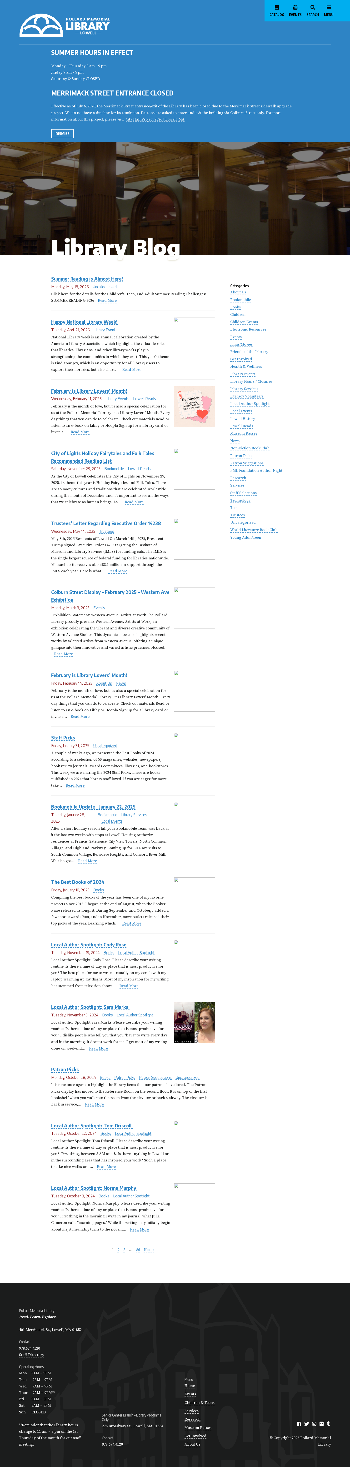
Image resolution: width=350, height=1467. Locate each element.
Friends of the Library (249, 351)
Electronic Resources (248, 329)
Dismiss (62, 133)
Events (99, 607)
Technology (240, 500)
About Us (104, 683)
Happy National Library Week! (84, 322)
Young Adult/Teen (245, 537)
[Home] (84, 25)
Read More (107, 300)
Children (237, 314)
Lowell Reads (144, 398)
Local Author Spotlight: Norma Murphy (94, 1188)
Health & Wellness (246, 366)
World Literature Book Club (254, 530)
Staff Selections (243, 493)
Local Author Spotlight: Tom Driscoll (92, 1125)
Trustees (106, 531)
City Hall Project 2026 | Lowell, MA (155, 119)
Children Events (244, 322)
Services (237, 485)
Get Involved (241, 359)
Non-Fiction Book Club (250, 448)
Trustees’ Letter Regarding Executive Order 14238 (106, 523)
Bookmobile (114, 468)
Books (98, 890)
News (121, 683)
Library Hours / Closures (251, 381)
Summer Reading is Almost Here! (87, 278)
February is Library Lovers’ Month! (89, 391)
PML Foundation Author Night (256, 470)
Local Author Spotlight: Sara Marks (90, 1007)
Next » (149, 1249)
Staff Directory (31, 1354)
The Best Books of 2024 (77, 882)
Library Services (134, 814)
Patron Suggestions (155, 1077)
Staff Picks (63, 737)
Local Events (112, 821)
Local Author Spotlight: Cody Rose (88, 944)
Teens (235, 507)
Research (238, 478)
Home (190, 1385)
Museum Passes (243, 433)
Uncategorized (105, 286)
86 (138, 1249)
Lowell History (242, 418)
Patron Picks (65, 1069)
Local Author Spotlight (136, 952)
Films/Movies (241, 344)
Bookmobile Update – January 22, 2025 (93, 806)
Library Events (105, 329)
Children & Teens (200, 1402)
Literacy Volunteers (247, 396)
